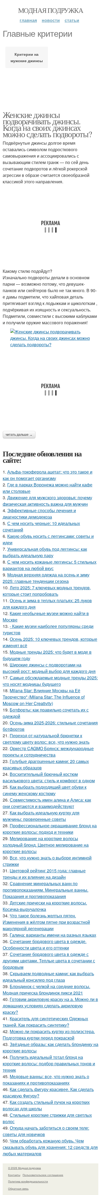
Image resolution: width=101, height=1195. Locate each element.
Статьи (72, 20)
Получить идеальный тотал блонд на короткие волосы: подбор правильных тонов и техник (49, 1063)
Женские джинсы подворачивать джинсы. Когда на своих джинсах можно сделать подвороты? (47, 124)
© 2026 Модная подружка (24, 1168)
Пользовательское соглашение (43, 1175)
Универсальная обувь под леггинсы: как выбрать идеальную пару (45, 552)
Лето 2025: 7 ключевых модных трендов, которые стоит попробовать (47, 591)
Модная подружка (50, 10)
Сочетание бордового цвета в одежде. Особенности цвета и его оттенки (44, 944)
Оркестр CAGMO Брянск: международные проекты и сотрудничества (48, 751)
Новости (51, 20)
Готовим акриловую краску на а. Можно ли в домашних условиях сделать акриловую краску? (50, 1005)
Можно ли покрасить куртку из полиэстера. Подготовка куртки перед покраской (49, 1034)
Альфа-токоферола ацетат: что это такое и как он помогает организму (47, 475)
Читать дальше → (19, 435)
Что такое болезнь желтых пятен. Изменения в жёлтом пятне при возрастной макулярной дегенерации (46, 922)
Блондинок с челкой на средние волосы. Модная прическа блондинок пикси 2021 (46, 989)
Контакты (14, 1175)
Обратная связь (18, 1188)
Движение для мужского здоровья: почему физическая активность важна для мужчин (47, 500)
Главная (28, 20)
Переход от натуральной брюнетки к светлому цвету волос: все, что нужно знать (46, 738)
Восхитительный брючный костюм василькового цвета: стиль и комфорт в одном (49, 777)
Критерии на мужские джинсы (27, 57)
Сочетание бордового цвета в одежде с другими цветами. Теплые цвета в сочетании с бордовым (49, 960)
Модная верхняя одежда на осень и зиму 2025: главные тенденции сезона (46, 578)
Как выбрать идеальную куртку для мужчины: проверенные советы (41, 816)
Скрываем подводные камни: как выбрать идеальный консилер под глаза (48, 976)
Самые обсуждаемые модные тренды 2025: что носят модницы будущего (50, 681)
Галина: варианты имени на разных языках (53, 935)
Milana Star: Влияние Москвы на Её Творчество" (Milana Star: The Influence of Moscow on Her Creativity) (44, 696)
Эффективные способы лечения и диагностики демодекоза (39, 513)
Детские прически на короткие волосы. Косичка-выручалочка (45, 906)
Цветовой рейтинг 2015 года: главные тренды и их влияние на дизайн (44, 874)
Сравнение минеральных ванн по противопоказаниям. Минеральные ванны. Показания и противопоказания (45, 889)
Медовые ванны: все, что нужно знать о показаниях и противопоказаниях (46, 1079)
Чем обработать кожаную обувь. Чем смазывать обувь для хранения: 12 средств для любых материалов (50, 1147)
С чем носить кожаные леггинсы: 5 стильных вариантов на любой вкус (49, 565)
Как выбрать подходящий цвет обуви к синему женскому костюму (44, 790)
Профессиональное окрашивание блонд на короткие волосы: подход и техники (50, 828)
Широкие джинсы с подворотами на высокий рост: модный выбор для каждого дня (49, 668)
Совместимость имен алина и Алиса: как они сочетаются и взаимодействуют (47, 803)
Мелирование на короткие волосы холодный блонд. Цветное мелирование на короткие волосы (46, 844)
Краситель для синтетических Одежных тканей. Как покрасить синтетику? (45, 1021)
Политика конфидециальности (28, 1181)
